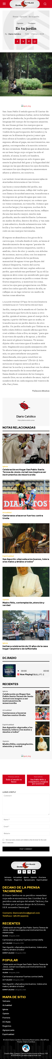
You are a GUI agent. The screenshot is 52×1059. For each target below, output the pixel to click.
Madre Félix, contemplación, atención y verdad (23, 604)
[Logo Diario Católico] (26, 4)
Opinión (23, 16)
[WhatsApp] (34, 41)
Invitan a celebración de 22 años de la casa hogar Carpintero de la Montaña (25, 647)
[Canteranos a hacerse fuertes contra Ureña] (26, 495)
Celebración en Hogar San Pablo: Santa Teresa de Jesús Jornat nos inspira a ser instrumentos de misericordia (24, 472)
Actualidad (7, 512)
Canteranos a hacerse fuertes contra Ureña (23, 516)
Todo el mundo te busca (14, 781)
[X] (23, 41)
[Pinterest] (28, 41)
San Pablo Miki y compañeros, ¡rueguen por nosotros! (38, 782)
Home (15, 16)
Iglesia (5, 466)
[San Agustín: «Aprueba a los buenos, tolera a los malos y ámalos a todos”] (26, 538)
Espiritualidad (8, 556)
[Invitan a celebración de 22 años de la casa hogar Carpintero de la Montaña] (26, 625)
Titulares (31, 23)
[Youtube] (34, 872)
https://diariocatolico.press (26, 420)
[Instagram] (24, 872)
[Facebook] (17, 41)
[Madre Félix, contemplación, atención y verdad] (26, 582)
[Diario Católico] (26, 406)
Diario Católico (14, 34)
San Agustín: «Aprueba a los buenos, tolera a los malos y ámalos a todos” (26, 560)
